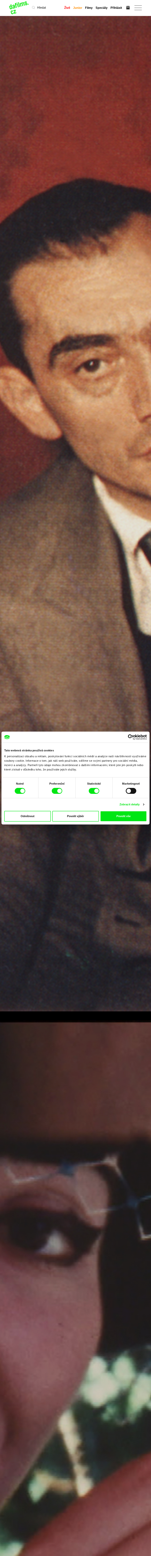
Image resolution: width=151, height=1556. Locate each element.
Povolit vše (123, 816)
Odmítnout (27, 816)
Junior (77, 7)
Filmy (89, 7)
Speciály (102, 7)
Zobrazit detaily (130, 804)
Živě (67, 7)
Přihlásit (116, 7)
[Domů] (19, 8)
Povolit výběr (75, 816)
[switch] (57, 791)
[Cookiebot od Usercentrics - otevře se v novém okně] (131, 737)
